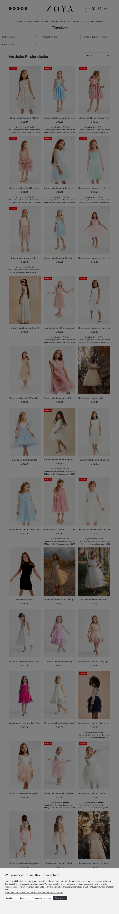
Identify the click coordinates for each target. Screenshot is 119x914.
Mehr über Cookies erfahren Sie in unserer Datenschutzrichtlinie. (34, 892)
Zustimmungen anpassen (42, 898)
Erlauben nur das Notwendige (17, 898)
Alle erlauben (60, 898)
